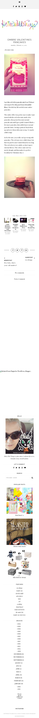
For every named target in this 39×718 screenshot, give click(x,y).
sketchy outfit (19, 593)
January (18, 683)
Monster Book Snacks (19, 546)
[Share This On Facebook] (13, 250)
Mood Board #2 (19, 515)
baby (19, 599)
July (18, 666)
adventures (19, 596)
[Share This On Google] (26, 250)
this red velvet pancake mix (16, 102)
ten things (19, 588)
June (18, 669)
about (19, 695)
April (18, 675)
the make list (19, 612)
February (17, 681)
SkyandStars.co (19, 716)
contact (19, 698)
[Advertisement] (19, 347)
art (19, 601)
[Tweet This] (17, 250)
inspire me (19, 591)
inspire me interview (19, 615)
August (18, 663)
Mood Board (19, 607)
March (18, 678)
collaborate (19, 697)
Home (20, 694)
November (18, 657)
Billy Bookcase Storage (19, 577)
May (18, 672)
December (18, 654)
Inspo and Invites (20, 609)
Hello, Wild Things (20, 713)
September (18, 660)
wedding (19, 604)
